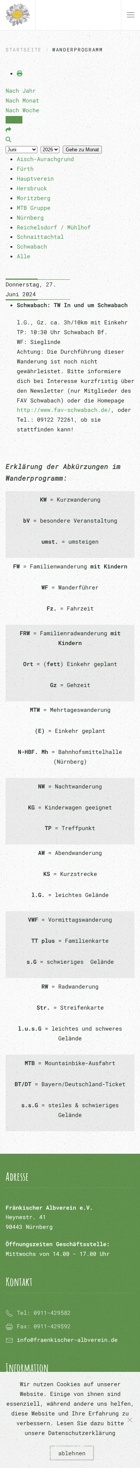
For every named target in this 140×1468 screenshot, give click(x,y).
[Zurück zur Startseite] (18, 15)
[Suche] (8, 139)
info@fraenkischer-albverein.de (67, 1339)
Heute (14, 120)
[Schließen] (130, 1420)
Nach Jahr (21, 90)
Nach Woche (22, 110)
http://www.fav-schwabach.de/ (64, 409)
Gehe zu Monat (82, 149)
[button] (130, 15)
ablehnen (72, 1453)
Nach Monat (22, 100)
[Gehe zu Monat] (8, 129)
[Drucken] (19, 73)
